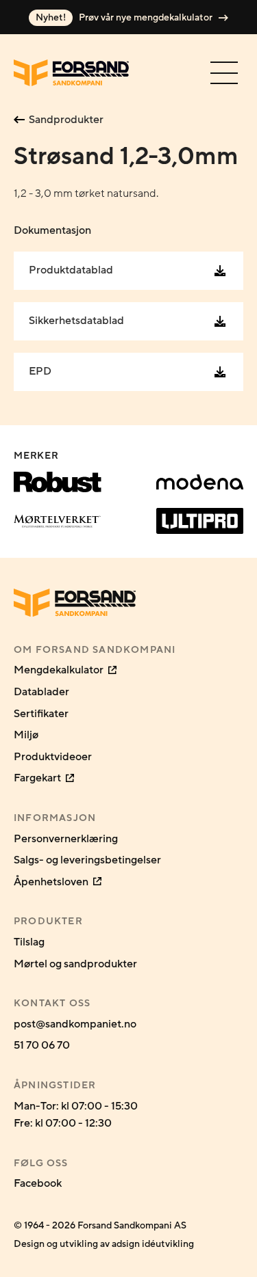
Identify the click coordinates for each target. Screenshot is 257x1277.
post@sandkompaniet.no (75, 1024)
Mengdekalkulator (60, 670)
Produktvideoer (53, 757)
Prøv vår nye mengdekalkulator (125, 18)
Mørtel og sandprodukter (75, 964)
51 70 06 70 (42, 1045)
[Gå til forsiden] (71, 72)
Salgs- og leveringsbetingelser (87, 860)
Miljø (26, 735)
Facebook (38, 1183)
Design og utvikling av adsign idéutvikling (104, 1243)
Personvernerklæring (66, 839)
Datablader (41, 692)
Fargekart (38, 778)
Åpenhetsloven (52, 882)
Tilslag (29, 942)
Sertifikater (41, 714)
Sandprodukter (66, 119)
